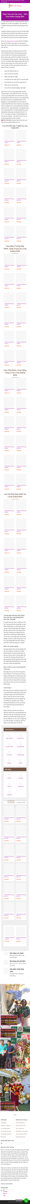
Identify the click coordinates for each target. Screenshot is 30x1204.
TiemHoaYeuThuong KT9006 (9, 304)
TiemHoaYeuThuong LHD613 (21, 304)
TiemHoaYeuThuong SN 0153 (21, 199)
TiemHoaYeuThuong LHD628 (21, 550)
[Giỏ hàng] (28, 6)
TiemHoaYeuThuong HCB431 (21, 428)
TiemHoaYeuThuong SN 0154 (9, 199)
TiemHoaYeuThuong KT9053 (21, 323)
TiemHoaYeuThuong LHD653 (21, 569)
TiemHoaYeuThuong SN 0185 (9, 818)
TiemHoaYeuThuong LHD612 (9, 142)
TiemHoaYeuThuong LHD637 (21, 142)
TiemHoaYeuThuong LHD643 (9, 588)
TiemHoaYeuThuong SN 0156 (9, 180)
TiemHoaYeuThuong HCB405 (9, 390)
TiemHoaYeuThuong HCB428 (9, 428)
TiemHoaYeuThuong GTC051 (21, 938)
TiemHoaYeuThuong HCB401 (9, 447)
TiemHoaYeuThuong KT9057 (21, 285)
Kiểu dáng (8, 769)
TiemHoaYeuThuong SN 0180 (21, 857)
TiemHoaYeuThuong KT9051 (9, 266)
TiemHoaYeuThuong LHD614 (9, 530)
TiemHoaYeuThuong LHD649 (21, 607)
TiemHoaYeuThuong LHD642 (21, 511)
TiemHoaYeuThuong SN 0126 (21, 238)
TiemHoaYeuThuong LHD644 (21, 530)
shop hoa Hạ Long (12, 41)
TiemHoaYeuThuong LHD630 (9, 323)
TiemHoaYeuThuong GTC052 (9, 938)
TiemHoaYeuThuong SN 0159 (9, 238)
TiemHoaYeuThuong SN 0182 (21, 837)
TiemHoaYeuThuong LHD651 (21, 342)
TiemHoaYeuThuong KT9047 (9, 362)
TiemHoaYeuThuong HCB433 (21, 390)
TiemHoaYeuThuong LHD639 (21, 588)
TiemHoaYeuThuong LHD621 (9, 285)
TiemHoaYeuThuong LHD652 (21, 362)
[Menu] (2, 6)
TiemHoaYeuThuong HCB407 (9, 466)
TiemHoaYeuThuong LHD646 (9, 569)
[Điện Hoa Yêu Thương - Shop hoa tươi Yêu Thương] (15, 6)
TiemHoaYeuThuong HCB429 (9, 409)
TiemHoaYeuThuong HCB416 (9, 486)
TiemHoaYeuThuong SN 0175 (9, 914)
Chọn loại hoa (9, 729)
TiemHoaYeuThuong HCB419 (21, 409)
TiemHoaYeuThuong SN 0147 (21, 180)
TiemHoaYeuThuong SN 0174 (21, 914)
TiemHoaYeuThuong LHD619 (9, 161)
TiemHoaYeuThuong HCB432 (21, 486)
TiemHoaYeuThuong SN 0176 (21, 895)
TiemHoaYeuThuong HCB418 (21, 447)
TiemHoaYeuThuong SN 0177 (9, 895)
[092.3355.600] (26, 1200)
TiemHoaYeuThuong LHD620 (21, 266)
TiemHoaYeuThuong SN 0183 (9, 837)
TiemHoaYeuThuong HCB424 (21, 466)
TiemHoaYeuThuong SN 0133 (21, 218)
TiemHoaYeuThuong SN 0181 (9, 857)
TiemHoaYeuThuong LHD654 (9, 218)
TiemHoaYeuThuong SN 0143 (21, 161)
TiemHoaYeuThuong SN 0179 (9, 876)
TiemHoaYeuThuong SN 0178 (21, 876)
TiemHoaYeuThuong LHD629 (9, 511)
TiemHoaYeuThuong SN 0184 (21, 818)
